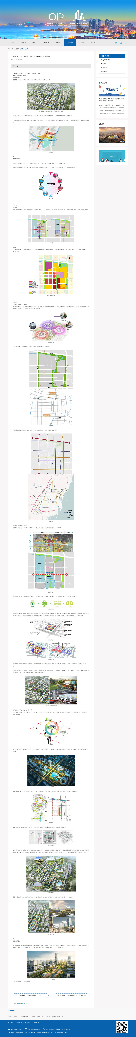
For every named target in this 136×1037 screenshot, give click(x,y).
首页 (12, 49)
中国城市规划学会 (12, 1016)
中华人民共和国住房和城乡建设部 (54, 1016)
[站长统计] (66, 1032)
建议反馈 (36, 1022)
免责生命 (27, 1022)
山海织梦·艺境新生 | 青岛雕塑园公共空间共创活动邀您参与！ (112, 110)
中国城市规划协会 (23, 1016)
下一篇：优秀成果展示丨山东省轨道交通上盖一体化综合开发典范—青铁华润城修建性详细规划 (72, 995)
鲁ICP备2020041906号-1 (43, 1032)
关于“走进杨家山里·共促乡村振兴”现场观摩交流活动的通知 (112, 113)
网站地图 (19, 1022)
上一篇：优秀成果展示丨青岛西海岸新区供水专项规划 (27, 995)
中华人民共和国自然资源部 (37, 1016)
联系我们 (10, 1022)
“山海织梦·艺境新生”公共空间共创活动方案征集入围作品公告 (112, 108)
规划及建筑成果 (24, 49)
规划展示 (16, 49)
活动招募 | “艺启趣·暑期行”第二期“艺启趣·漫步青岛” (111, 105)
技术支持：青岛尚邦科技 (57, 1032)
